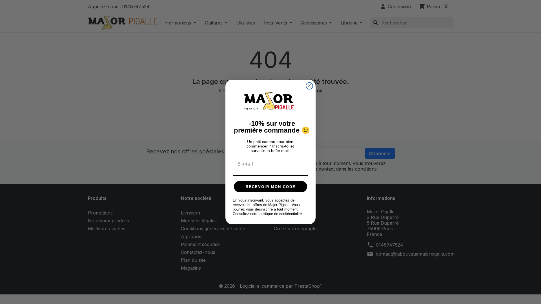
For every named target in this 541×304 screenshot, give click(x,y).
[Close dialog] (309, 85)
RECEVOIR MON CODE (271, 187)
